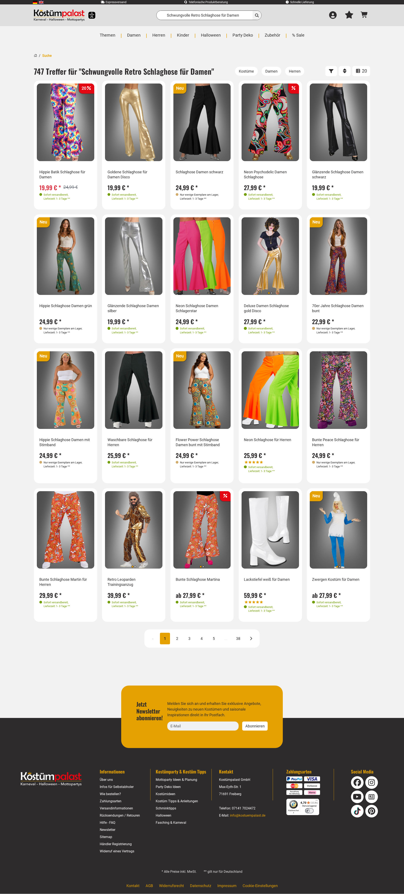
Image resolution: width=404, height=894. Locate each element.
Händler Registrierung (116, 844)
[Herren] (294, 71)
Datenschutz (200, 885)
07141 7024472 (243, 808)
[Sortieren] (345, 71)
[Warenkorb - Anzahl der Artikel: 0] (364, 15)
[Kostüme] (246, 71)
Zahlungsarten (110, 801)
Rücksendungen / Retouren (120, 815)
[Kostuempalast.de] (59, 15)
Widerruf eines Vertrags (117, 851)
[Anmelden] (333, 15)
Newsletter (107, 830)
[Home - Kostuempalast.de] (51, 779)
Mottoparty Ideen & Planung (176, 780)
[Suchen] (257, 15)
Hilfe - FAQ (107, 823)
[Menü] (316, 801)
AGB (149, 885)
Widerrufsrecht (171, 885)
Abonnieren (255, 726)
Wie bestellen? (110, 794)
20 (364, 71)
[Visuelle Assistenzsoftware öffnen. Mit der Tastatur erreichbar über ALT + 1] (89, 15)
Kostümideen (165, 794)
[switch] (309, 810)
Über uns (106, 780)
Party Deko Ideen (168, 787)
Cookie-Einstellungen (260, 885)
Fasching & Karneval (171, 823)
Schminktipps (166, 808)
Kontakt (133, 885)
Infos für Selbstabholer (117, 787)
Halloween (163, 815)
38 (238, 638)
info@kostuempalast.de (247, 815)
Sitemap (106, 837)
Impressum (227, 885)
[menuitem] (35, 2)
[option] (65, 122)
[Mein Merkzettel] (349, 15)
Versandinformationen (116, 808)
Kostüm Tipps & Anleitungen (177, 801)
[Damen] (271, 71)
